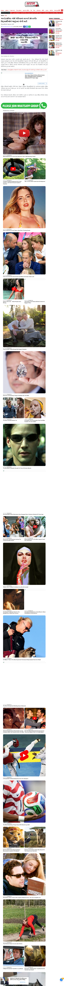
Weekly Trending (54, 18)
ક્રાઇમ (47, 10)
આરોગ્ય (51, 10)
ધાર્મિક (43, 10)
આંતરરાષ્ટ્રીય (57, 10)
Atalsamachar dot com (7, 26)
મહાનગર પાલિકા (26, 10)
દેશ (31, 10)
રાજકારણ (38, 10)
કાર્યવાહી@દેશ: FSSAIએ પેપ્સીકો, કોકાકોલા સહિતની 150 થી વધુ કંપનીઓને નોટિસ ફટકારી (26, 69)
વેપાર (34, 10)
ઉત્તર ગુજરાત (18, 10)
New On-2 (12, 10)
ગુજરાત (6, 10)
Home (2, 10)
